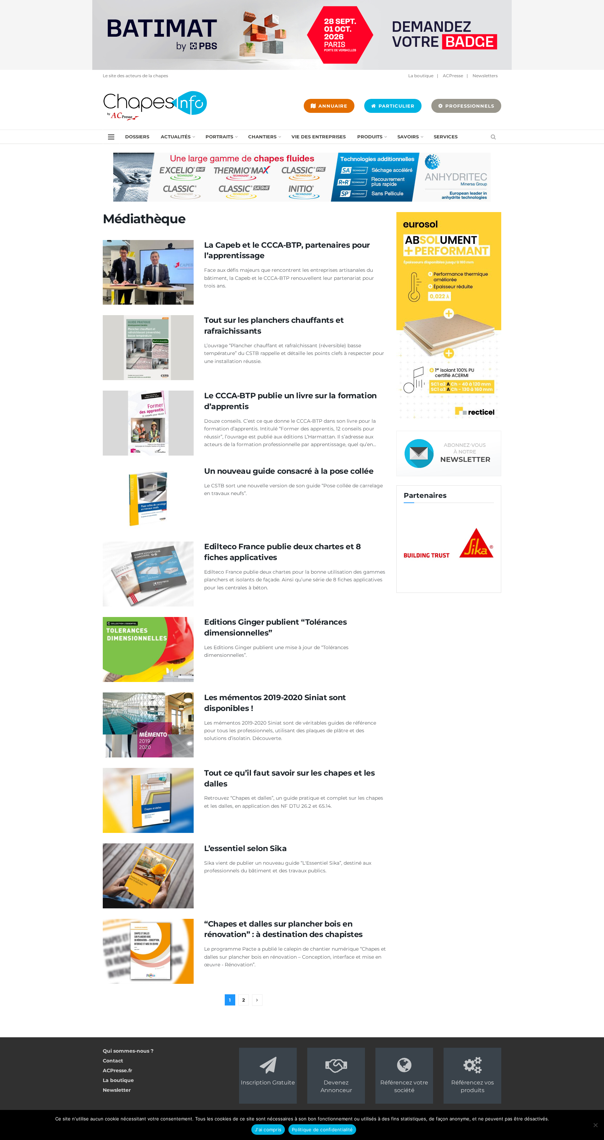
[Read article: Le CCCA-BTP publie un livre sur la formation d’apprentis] (148, 423)
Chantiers (262, 136)
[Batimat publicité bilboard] (302, 34)
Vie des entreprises (319, 136)
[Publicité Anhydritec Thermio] (302, 177)
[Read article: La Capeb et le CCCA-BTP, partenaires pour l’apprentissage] (148, 272)
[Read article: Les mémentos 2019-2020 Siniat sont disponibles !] (148, 724)
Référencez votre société (404, 1086)
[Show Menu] (111, 137)
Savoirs (408, 136)
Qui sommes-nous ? (128, 1051)
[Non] (595, 1124)
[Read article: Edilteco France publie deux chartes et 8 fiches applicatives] (148, 574)
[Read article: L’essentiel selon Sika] (148, 875)
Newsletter (117, 1090)
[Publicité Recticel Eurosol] (448, 316)
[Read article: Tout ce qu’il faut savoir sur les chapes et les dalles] (148, 800)
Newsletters (485, 75)
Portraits (219, 136)
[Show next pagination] (257, 1000)
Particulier (396, 106)
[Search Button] (493, 137)
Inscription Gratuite (268, 1082)
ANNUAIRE (332, 106)
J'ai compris (268, 1129)
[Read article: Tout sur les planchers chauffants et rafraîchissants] (148, 347)
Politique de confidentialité (322, 1129)
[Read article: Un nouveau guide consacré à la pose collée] (148, 498)
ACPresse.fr (117, 1070)
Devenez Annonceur (336, 1086)
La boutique (420, 75)
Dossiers (137, 136)
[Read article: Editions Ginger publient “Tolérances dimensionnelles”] (148, 649)
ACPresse (453, 75)
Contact (113, 1061)
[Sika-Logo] (431, 543)
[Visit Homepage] (155, 106)
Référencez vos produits (472, 1086)
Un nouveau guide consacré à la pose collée (289, 471)
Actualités (175, 136)
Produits (369, 136)
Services (446, 136)
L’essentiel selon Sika (245, 848)
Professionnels (469, 106)
